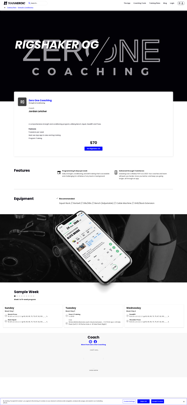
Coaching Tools (139, 3)
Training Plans (154, 3)
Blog (165, 3)
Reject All (143, 401)
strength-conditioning (25, 7)
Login (172, 3)
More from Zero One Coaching (93, 344)
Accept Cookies (157, 401)
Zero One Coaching (40, 100)
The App (127, 3)
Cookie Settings (129, 401)
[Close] (184, 401)
